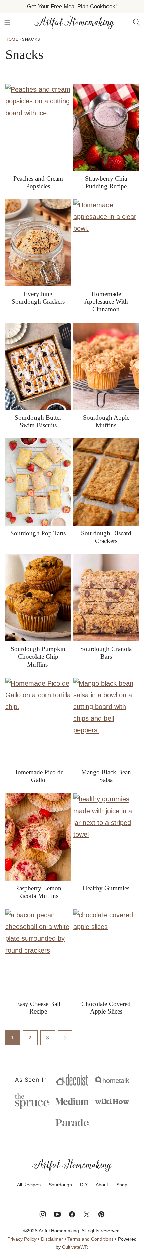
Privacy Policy (22, 1239)
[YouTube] (57, 1214)
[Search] (136, 22)
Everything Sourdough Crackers (38, 297)
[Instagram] (42, 1214)
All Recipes (29, 1184)
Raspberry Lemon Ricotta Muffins (38, 892)
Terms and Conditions (90, 1239)
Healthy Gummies (106, 888)
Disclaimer (52, 1239)
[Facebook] (72, 1214)
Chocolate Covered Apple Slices (106, 1007)
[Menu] (7, 22)
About (102, 1184)
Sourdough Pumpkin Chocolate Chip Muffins (38, 656)
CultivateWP (74, 1247)
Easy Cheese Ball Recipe (38, 1007)
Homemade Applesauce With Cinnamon (106, 301)
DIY (84, 1184)
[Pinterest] (101, 1214)
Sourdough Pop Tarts (38, 533)
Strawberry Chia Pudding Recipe (106, 182)
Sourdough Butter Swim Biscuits (38, 421)
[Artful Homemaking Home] (74, 22)
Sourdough (60, 1184)
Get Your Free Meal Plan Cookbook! (72, 6)
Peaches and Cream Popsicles (38, 182)
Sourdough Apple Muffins (106, 421)
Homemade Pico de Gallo (38, 776)
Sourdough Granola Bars (106, 652)
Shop (121, 1184)
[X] (86, 1214)
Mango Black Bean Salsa (106, 776)
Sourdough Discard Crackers (106, 537)
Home (11, 39)
